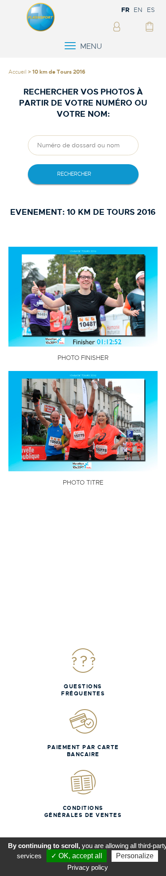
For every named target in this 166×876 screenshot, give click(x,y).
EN (138, 10)
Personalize (135, 856)
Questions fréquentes (83, 690)
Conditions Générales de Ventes (83, 812)
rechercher (74, 174)
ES (151, 10)
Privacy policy (87, 867)
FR (125, 10)
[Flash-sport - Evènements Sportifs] (40, 29)
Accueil (17, 71)
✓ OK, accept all (76, 856)
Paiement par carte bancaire (83, 751)
